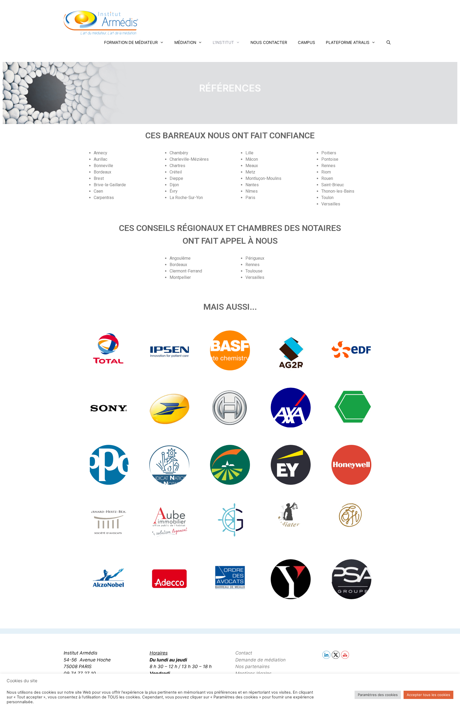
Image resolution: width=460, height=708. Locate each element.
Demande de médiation (260, 660)
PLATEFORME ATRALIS (347, 42)
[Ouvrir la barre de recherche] (388, 43)
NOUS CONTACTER (268, 42)
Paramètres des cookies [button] (378, 695)
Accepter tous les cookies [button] (428, 695)
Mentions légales (253, 673)
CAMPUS (306, 42)
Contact (243, 653)
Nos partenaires (252, 666)
